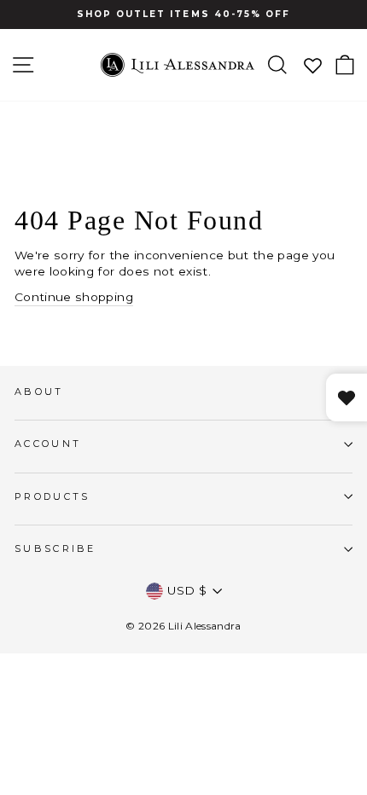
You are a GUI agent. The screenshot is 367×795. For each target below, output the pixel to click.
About (39, 392)
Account (48, 444)
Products (52, 496)
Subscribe (55, 548)
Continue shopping (74, 297)
